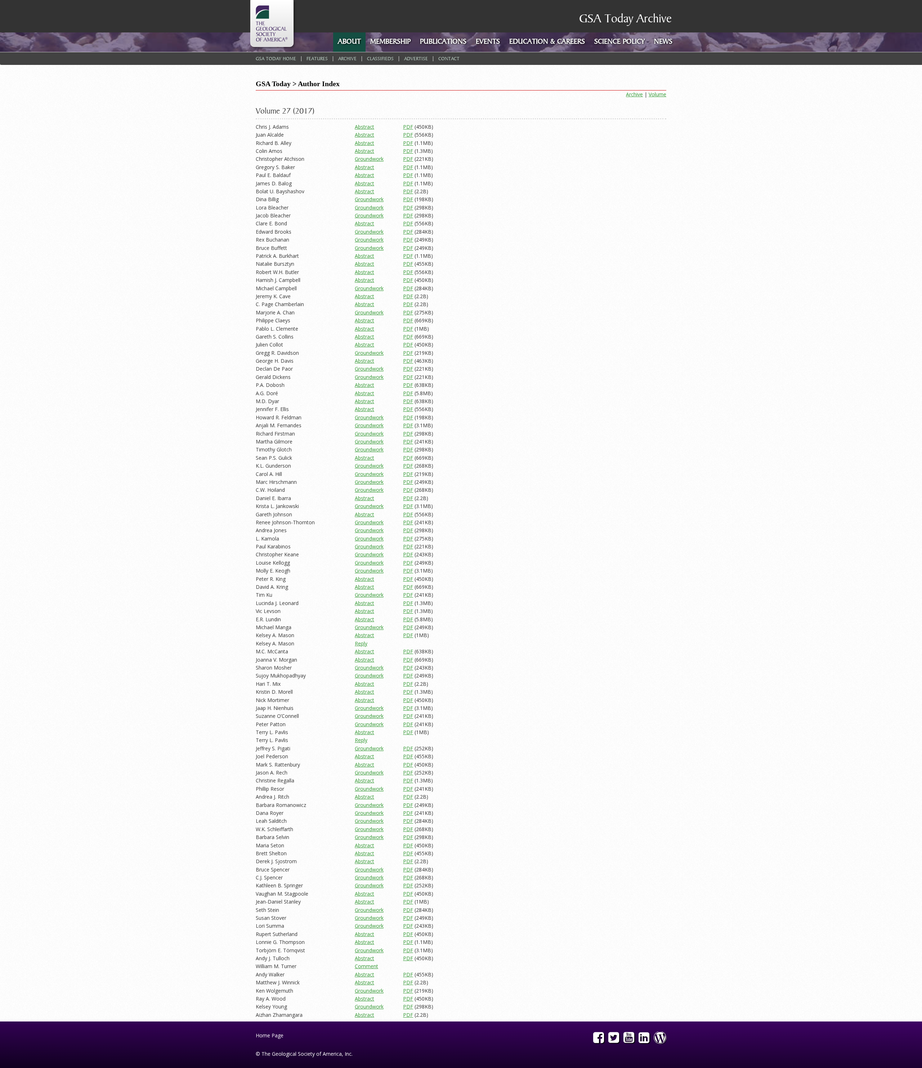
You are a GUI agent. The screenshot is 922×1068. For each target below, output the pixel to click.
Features (317, 59)
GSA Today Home (276, 59)
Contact (449, 59)
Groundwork (369, 158)
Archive (347, 59)
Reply (361, 643)
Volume (657, 94)
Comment (366, 966)
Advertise (416, 59)
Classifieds (380, 59)
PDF (408, 126)
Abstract (364, 126)
